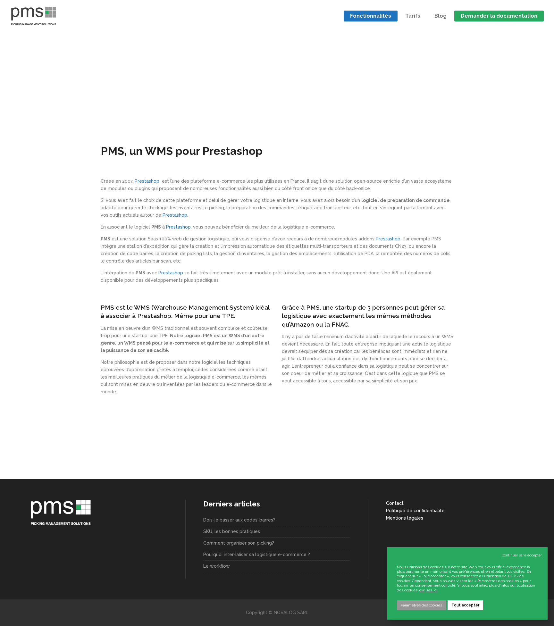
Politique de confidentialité (415, 510)
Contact (395, 503)
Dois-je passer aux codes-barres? (239, 519)
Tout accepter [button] (465, 605)
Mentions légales (404, 518)
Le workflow (216, 566)
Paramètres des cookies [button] (421, 605)
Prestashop (148, 181)
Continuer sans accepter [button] (522, 555)
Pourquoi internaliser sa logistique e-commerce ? (256, 554)
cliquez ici (428, 590)
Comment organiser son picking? (238, 543)
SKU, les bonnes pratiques (231, 531)
